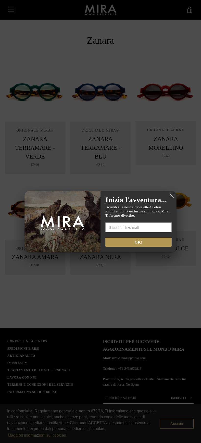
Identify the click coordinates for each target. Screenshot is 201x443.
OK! (138, 242)
